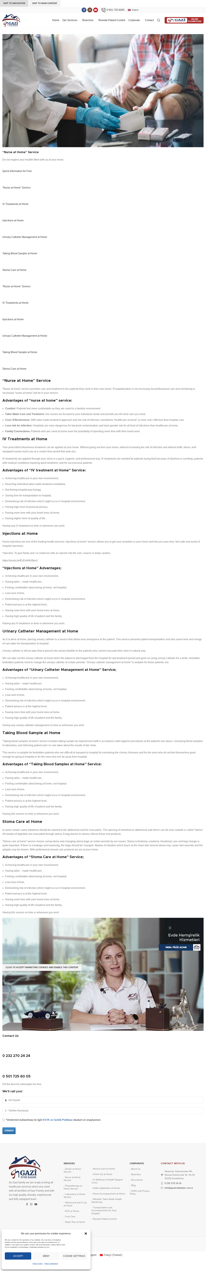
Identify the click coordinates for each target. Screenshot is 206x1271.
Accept (18, 1256)
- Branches (135, 1174)
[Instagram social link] (89, 10)
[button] (85, 1233)
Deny (46, 1256)
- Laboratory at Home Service (74, 1195)
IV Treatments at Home (15, 204)
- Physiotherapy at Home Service (73, 1187)
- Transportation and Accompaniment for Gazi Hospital (104, 1210)
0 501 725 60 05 (16, 1076)
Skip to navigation (14, 3)
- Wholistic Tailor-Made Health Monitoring (106, 1200)
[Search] (159, 20)
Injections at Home (13, 220)
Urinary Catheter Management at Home (24, 237)
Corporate (137, 1163)
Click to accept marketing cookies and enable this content (42, 967)
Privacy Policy (38, 1263)
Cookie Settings (74, 1256)
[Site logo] (11, 20)
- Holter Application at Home (105, 1188)
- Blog (133, 1185)
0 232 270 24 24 (16, 1056)
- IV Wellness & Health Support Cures (107, 1181)
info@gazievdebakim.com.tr (179, 1188)
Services (69, 1163)
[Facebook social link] (84, 10)
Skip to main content (44, 3)
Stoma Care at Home (14, 270)
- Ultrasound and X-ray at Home (75, 1204)
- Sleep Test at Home (74, 1222)
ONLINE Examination (194, 20)
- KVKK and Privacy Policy (140, 1192)
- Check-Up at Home (101, 1174)
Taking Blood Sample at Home (19, 253)
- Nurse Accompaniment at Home (108, 1193)
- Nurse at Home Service (72, 1178)
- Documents (136, 1180)
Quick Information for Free (17, 171)
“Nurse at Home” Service (16, 187)
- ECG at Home (71, 1211)
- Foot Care (69, 1216)
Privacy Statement (51, 1263)
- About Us (135, 1169)
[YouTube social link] (95, 10)
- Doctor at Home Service (72, 1170)
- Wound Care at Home (103, 1168)
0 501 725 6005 (115, 10)
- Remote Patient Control (104, 1219)
